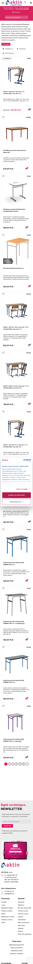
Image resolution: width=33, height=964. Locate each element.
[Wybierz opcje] (27, 169)
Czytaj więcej (6, 44)
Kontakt (3, 902)
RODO (3, 914)
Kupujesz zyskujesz (16, 953)
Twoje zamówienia (16, 948)
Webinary (21, 905)
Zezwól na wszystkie (16, 495)
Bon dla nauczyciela (24, 908)
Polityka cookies (6, 911)
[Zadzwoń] (25, 3)
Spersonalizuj (15, 502)
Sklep (16, 8)
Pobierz (20, 931)
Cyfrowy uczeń (23, 911)
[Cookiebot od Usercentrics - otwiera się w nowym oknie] (23, 460)
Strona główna (8, 8)
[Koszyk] (31, 3)
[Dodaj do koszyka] (29, 110)
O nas (3, 905)
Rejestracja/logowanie (16, 945)
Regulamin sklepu (7, 908)
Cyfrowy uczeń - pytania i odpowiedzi (23, 916)
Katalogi (20, 928)
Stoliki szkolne (9, 9)
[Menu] (2, 3)
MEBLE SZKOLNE (24, 8)
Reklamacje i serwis (7, 917)
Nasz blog (21, 925)
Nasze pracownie (23, 922)
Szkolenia (21, 902)
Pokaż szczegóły (22, 489)
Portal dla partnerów (24, 934)
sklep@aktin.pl (9, 893)
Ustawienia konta (16, 950)
